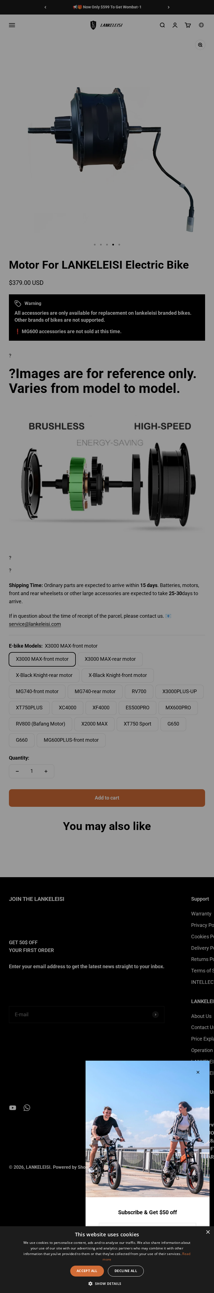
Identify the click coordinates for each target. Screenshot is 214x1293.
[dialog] (107, 1259)
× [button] (208, 1232)
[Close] (198, 1072)
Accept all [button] (87, 1270)
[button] (107, 1283)
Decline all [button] (126, 1270)
